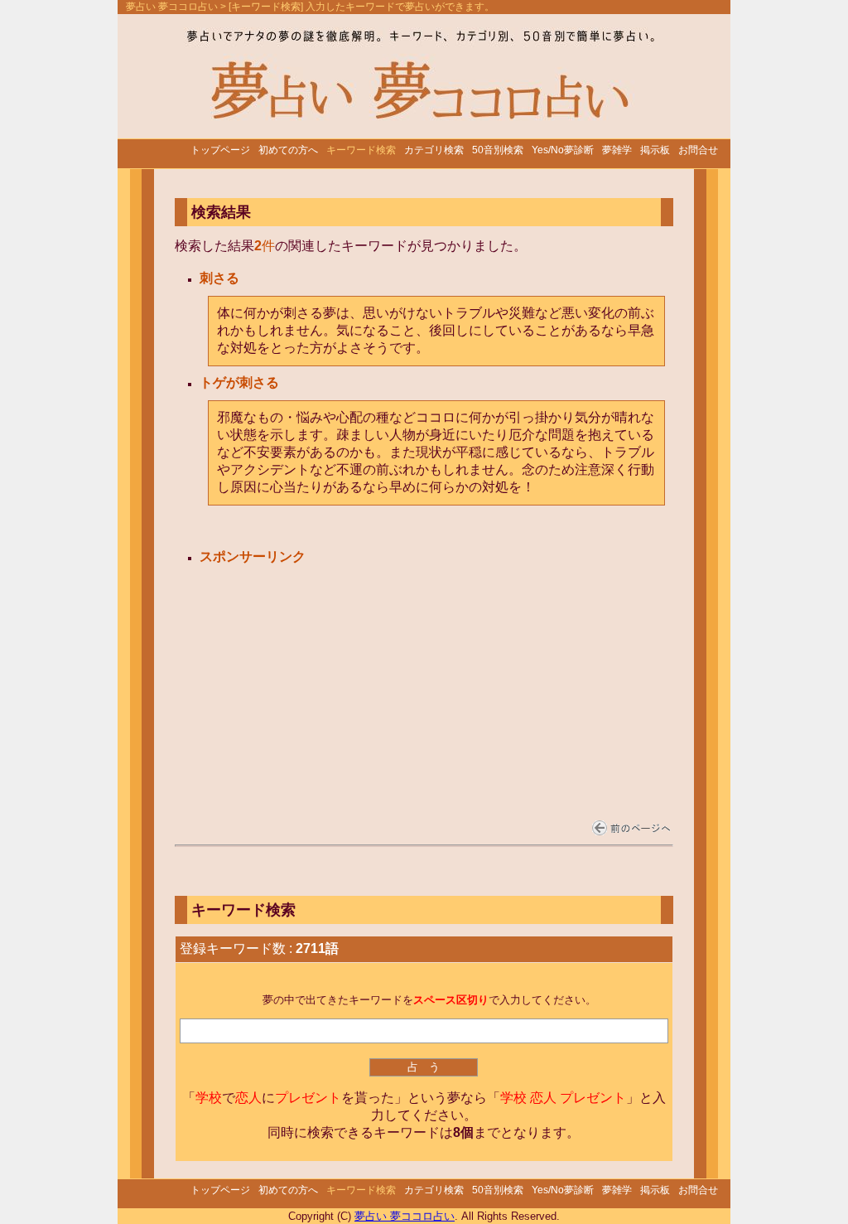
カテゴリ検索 (434, 150)
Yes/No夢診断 (563, 150)
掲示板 (655, 150)
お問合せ (698, 150)
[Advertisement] (326, 672)
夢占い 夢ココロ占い (172, 6)
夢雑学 (617, 150)
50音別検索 (497, 150)
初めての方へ (288, 150)
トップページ (220, 150)
